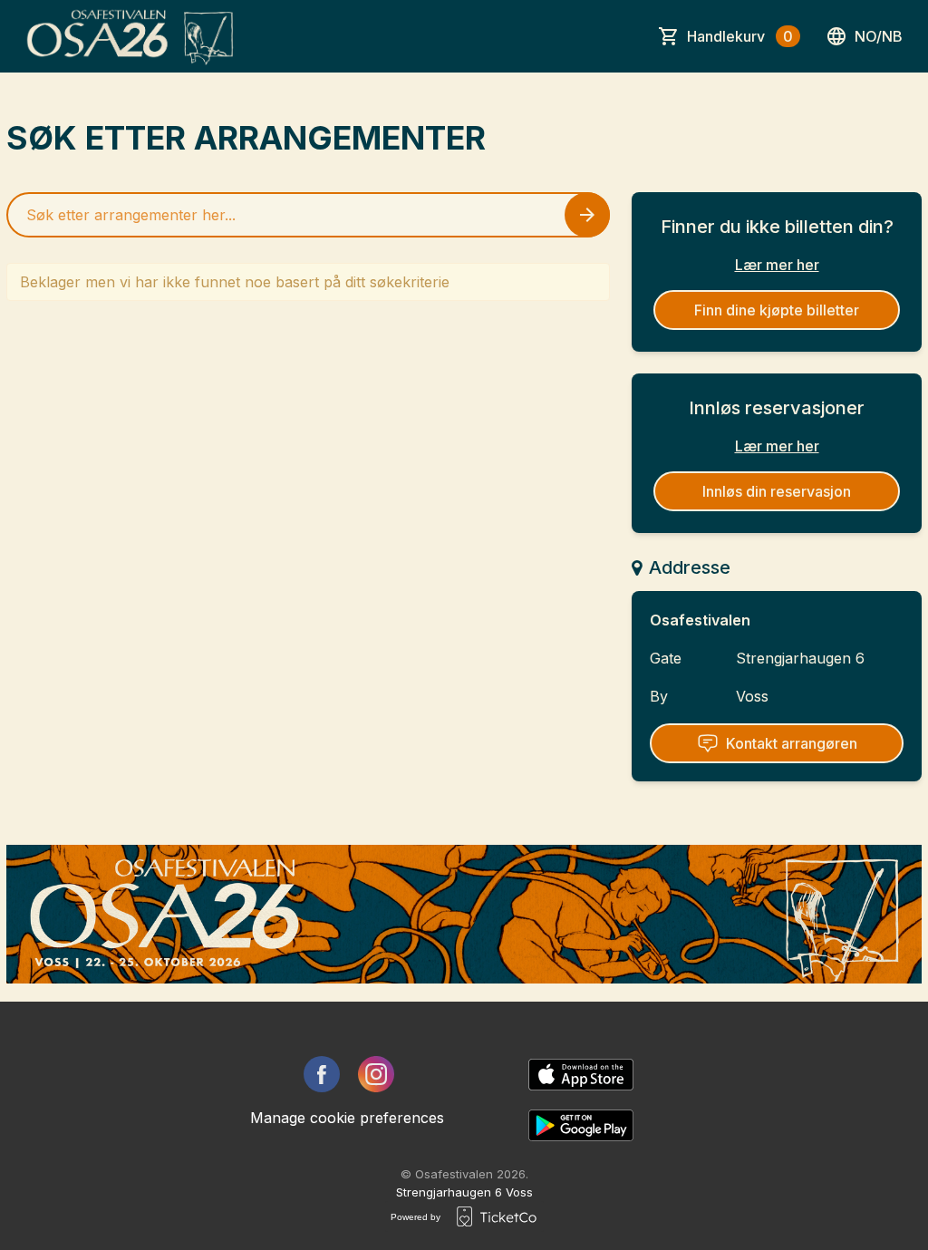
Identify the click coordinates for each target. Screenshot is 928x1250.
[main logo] (131, 36)
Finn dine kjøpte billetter (776, 310)
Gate (666, 658)
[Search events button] (587, 214)
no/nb (879, 36)
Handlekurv (740, 36)
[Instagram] (376, 1074)
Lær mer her (777, 265)
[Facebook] (322, 1074)
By (659, 696)
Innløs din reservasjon (776, 491)
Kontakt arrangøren (791, 743)
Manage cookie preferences (347, 1118)
